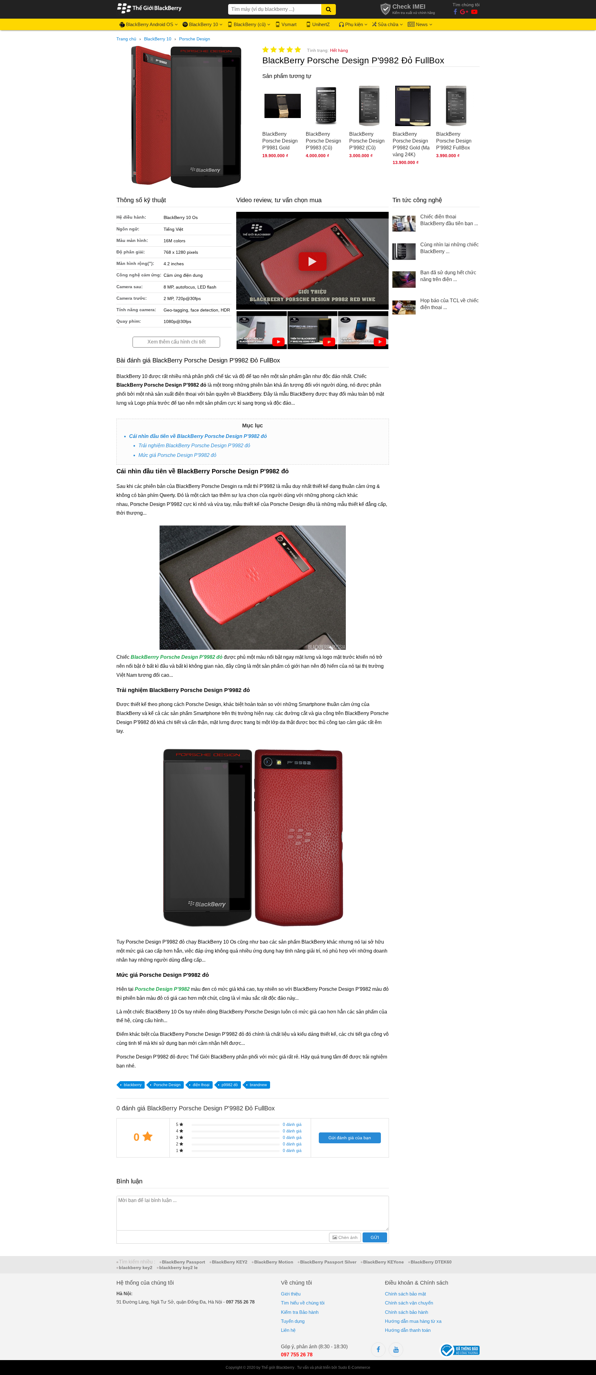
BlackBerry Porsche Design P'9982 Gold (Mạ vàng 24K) (411, 144)
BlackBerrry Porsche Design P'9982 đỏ (177, 657)
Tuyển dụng (293, 1321)
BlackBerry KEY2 (229, 1261)
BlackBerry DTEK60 (431, 1261)
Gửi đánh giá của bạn (349, 1137)
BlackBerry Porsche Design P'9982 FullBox (454, 140)
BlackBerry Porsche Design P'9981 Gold (280, 140)
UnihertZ (321, 24)
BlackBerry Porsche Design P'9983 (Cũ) (323, 140)
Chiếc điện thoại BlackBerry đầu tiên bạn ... (449, 220)
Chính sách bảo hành (406, 1312)
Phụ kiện (354, 24)
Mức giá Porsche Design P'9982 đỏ (177, 455)
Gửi (375, 1237)
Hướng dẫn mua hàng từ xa (413, 1321)
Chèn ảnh (347, 1237)
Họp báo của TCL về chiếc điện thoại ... (449, 304)
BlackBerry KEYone (383, 1261)
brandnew (258, 1085)
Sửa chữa (388, 24)
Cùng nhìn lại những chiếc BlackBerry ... (449, 248)
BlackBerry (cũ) (250, 24)
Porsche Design (167, 1085)
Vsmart (289, 24)
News (422, 24)
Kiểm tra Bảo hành (299, 1312)
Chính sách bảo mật (405, 1293)
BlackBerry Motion (273, 1261)
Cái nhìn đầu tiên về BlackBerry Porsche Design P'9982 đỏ (198, 436)
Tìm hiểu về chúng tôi (302, 1302)
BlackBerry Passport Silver (328, 1261)
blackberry (133, 1085)
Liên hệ (288, 1330)
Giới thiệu (290, 1293)
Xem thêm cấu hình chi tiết (176, 341)
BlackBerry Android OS (149, 24)
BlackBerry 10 (203, 24)
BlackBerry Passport (183, 1261)
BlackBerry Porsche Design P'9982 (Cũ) (367, 140)
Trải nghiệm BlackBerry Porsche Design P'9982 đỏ (194, 445)
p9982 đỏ (230, 1085)
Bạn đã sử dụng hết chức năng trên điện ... (448, 276)
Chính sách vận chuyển (409, 1302)
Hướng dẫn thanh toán (408, 1330)
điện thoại (201, 1085)
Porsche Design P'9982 (162, 989)
